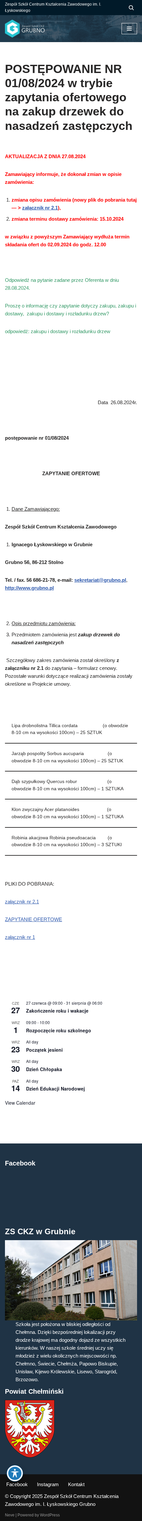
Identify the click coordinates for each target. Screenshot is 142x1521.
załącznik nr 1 (20, 937)
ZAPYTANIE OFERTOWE (33, 919)
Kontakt (76, 1484)
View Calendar (20, 1102)
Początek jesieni (44, 1049)
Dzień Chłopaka (44, 1069)
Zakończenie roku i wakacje (57, 1010)
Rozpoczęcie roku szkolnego (58, 1030)
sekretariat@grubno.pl (100, 580)
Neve (10, 1515)
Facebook (17, 1484)
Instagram (48, 1484)
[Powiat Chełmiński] (29, 1456)
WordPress (50, 1515)
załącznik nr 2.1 (40, 207)
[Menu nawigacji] (129, 28)
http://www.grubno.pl (29, 588)
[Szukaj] (131, 7)
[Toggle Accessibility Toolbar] (15, 1473)
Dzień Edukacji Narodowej (55, 1088)
